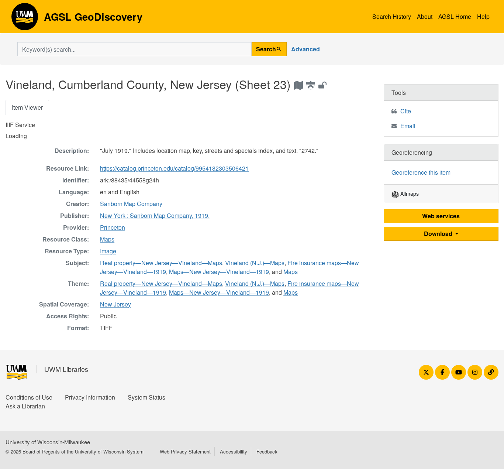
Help (483, 16)
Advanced (305, 49)
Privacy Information (90, 397)
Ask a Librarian (25, 406)
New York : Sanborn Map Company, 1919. (155, 215)
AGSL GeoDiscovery (25, 19)
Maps (107, 239)
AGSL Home (454, 16)
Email (407, 125)
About (424, 16)
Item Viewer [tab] (27, 107)
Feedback (266, 451)
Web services (441, 216)
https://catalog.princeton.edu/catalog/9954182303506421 (174, 168)
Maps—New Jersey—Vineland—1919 (219, 271)
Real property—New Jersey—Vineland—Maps (161, 263)
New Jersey (115, 304)
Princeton (112, 227)
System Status (146, 397)
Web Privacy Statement (185, 451)
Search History (391, 16)
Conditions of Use (29, 397)
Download (439, 233)
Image (108, 251)
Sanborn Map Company (131, 203)
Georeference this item (421, 172)
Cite (405, 111)
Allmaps (409, 193)
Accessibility (233, 451)
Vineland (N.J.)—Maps (254, 263)
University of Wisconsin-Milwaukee (48, 442)
